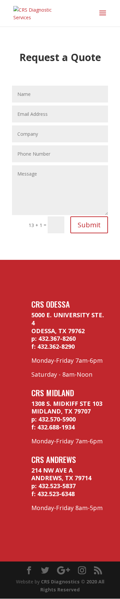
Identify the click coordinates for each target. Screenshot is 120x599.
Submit (89, 224)
